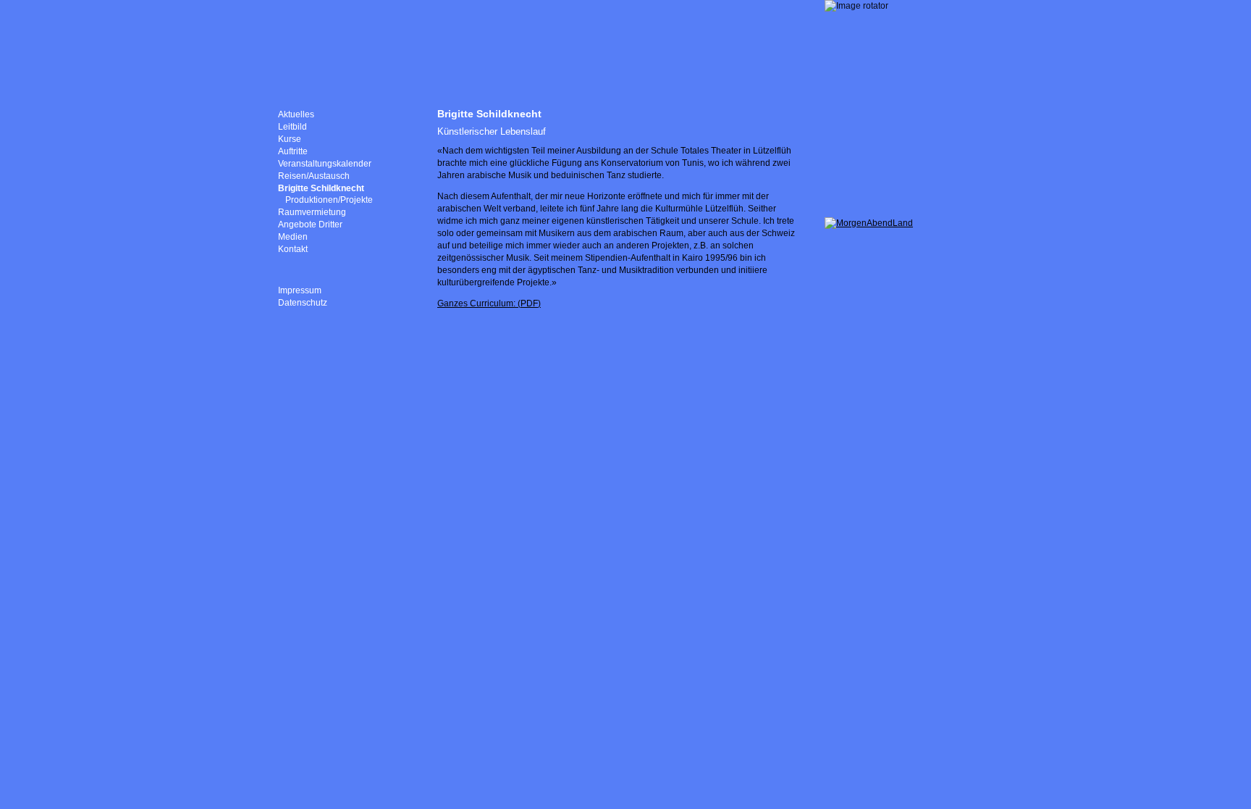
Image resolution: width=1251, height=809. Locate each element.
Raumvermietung (312, 212)
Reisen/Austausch (314, 176)
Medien (293, 237)
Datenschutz (302, 303)
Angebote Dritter (310, 224)
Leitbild (292, 127)
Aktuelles (296, 114)
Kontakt (293, 249)
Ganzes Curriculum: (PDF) (489, 303)
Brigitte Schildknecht (321, 188)
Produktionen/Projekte (329, 200)
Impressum (299, 290)
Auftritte (293, 151)
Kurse (289, 139)
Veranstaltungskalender (324, 164)
